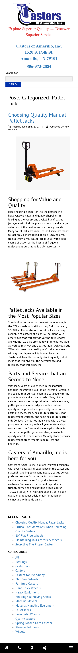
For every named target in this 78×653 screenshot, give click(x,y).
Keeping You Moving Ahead (33, 597)
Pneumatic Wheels (27, 614)
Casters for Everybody (30, 575)
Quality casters (25, 619)
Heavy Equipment (27, 592)
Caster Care (22, 566)
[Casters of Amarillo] (39, 14)
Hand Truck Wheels (28, 588)
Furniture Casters (26, 584)
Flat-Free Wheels (26, 579)
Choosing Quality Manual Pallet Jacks (37, 117)
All (17, 557)
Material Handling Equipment (34, 606)
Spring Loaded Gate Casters (33, 623)
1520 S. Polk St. (39, 52)
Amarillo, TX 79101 (39, 58)
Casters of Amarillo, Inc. (39, 46)
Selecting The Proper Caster (34, 544)
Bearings (21, 562)
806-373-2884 (39, 66)
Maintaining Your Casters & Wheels (38, 540)
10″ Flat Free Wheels (29, 536)
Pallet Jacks (23, 610)
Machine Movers (26, 601)
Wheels (20, 632)
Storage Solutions (27, 627)
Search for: (11, 72)
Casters (20, 570)
